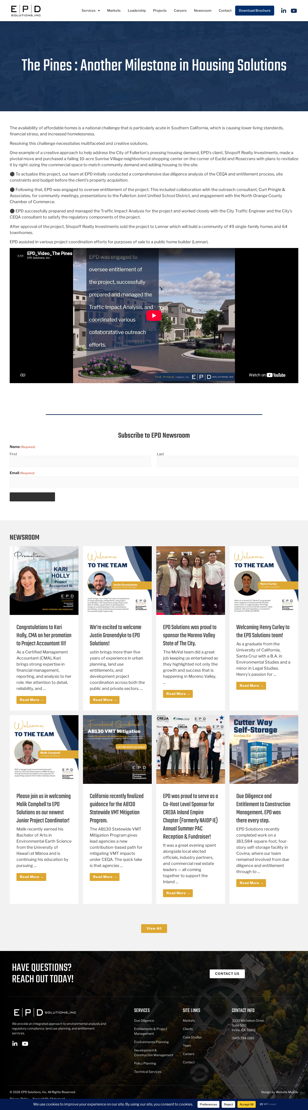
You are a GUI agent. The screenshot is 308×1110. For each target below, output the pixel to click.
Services (89, 11)
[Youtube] (294, 11)
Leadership (137, 11)
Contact (225, 11)
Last (160, 454)
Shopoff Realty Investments (251, 152)
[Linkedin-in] (284, 11)
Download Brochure (255, 11)
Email (22, 473)
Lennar (162, 226)
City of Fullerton (131, 152)
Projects (160, 11)
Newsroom (202, 11)
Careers (180, 11)
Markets (114, 11)
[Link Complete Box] (44, 628)
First (13, 454)
